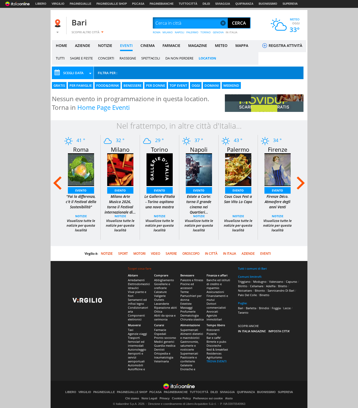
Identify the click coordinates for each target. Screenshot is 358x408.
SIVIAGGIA (222, 3)
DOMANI (211, 85)
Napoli (199, 149)
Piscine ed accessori (187, 286)
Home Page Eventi (103, 107)
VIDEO (155, 253)
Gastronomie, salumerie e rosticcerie (189, 345)
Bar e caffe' (214, 338)
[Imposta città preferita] (58, 23)
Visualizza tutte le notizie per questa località (81, 225)
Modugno (260, 282)
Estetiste (186, 304)
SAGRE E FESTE (81, 58)
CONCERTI (106, 58)
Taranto (243, 312)
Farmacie (160, 330)
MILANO (167, 32)
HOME (61, 45)
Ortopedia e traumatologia (163, 355)
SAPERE (171, 253)
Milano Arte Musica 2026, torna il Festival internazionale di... (120, 204)
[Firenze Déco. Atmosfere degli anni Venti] (277, 169)
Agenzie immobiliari (214, 317)
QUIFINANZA (244, 3)
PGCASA (138, 3)
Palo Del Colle (247, 295)
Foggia (276, 308)
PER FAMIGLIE (80, 85)
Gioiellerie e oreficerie (162, 286)
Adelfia (270, 286)
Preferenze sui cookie (208, 398)
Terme (184, 292)
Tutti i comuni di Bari (252, 268)
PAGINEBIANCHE (161, 3)
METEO (221, 45)
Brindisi (264, 308)
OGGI (196, 85)
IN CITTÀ (211, 253)
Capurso (291, 282)
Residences (214, 353)
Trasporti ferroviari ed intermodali (136, 341)
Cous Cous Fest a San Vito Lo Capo (238, 199)
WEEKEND (231, 85)
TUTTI (60, 58)
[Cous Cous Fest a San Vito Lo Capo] (238, 169)
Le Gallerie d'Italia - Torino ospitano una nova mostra (159, 201)
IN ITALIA (231, 32)
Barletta (251, 308)
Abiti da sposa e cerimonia (165, 317)
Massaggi (186, 307)
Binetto (264, 295)
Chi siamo (132, 398)
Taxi (130, 330)
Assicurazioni (215, 292)
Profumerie (188, 311)
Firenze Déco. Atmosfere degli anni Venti (277, 201)
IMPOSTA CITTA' (279, 331)
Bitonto (260, 290)
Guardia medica (164, 345)
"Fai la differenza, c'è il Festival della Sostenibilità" (81, 201)
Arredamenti (136, 280)
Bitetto (282, 286)
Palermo (238, 149)
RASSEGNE (128, 58)
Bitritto (242, 286)
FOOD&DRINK (107, 85)
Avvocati (212, 311)
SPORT (123, 253)
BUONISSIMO (268, 3)
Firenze (277, 149)
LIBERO (40, 3)
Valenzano (276, 282)
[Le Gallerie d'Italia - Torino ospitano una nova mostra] (160, 169)
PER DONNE (155, 85)
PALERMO (192, 32)
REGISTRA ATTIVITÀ (285, 45)
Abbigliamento (164, 280)
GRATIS (59, 85)
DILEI (206, 3)
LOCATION (207, 58)
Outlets (159, 300)
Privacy (165, 398)
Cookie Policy (181, 398)
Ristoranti (213, 330)
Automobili (135, 365)
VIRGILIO (58, 3)
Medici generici (164, 342)
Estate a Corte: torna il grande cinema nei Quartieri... (198, 204)
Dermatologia (189, 315)
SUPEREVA (290, 3)
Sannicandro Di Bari (281, 290)
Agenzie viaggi (137, 334)
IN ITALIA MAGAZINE (252, 331)
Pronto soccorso (165, 338)
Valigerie (160, 296)
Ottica (158, 311)
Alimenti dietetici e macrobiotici (191, 336)
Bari (79, 22)
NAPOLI (179, 32)
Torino (159, 149)
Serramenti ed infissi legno (137, 302)
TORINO (205, 32)
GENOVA (218, 32)
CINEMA (147, 45)
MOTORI (139, 253)
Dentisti (159, 349)
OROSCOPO (190, 253)
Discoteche (214, 345)
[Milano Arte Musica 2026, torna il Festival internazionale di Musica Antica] (120, 169)
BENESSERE (132, 85)
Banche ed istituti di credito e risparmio (218, 284)
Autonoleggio (137, 349)
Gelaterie (186, 365)
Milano (120, 149)
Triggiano (244, 282)
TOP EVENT (178, 85)
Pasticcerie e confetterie (188, 359)
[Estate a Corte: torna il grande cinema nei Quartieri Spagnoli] (199, 169)
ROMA (156, 32)
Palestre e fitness (191, 280)
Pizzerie (212, 334)
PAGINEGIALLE (80, 3)
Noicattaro (245, 290)
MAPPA (241, 45)
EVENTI (126, 45)
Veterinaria (161, 361)
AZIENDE (82, 45)
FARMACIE (171, 45)
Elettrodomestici (139, 284)
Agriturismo (214, 357)
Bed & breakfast (217, 349)
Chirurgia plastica (192, 319)
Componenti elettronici (136, 317)
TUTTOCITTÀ (188, 3)
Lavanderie (161, 304)
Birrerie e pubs (216, 342)
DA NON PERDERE (179, 58)
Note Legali (149, 398)
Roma (81, 149)
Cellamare (256, 286)
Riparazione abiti (165, 307)
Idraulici (133, 288)
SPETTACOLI (150, 58)
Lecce (287, 308)
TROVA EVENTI (216, 361)
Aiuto (229, 398)
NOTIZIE (105, 45)
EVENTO (80, 190)
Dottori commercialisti (216, 305)
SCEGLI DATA (73, 72)
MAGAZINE (197, 45)
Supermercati (189, 330)
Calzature (160, 292)
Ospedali (160, 334)
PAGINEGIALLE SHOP (111, 3)
